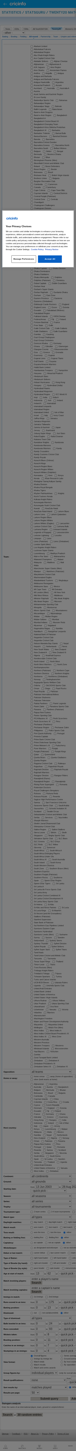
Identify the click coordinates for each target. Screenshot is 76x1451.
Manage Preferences (23, 259)
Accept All (50, 259)
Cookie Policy (37, 249)
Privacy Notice (51, 249)
